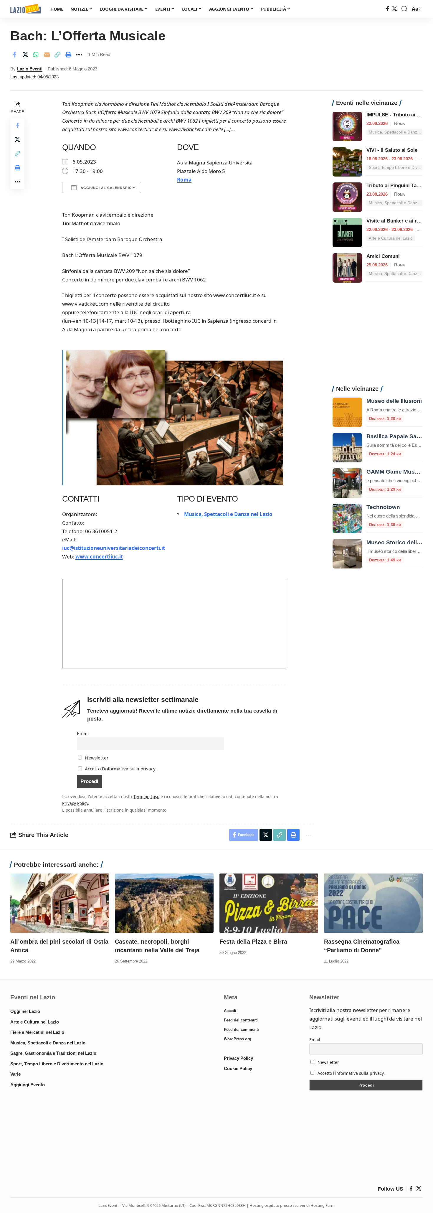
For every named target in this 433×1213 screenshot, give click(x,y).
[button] (404, 9)
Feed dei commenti (241, 1029)
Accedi (230, 1010)
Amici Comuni (383, 256)
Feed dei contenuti (241, 1020)
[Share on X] (25, 54)
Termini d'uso (146, 796)
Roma (184, 179)
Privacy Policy (75, 803)
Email (83, 733)
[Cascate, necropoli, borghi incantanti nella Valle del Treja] (164, 903)
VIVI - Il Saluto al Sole (391, 150)
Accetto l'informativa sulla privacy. (120, 769)
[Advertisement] (377, 337)
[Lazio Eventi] (25, 9)
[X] (395, 9)
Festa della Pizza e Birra (253, 941)
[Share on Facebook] (14, 54)
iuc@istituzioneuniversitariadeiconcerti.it (113, 548)
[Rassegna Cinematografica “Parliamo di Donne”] (373, 903)
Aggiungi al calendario (106, 187)
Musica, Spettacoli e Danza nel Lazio (228, 514)
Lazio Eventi (29, 68)
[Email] (47, 54)
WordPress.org (237, 1039)
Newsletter (96, 758)
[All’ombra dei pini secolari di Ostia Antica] (59, 903)
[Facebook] (387, 9)
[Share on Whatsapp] (36, 54)
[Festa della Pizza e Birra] (268, 903)
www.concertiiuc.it (99, 556)
